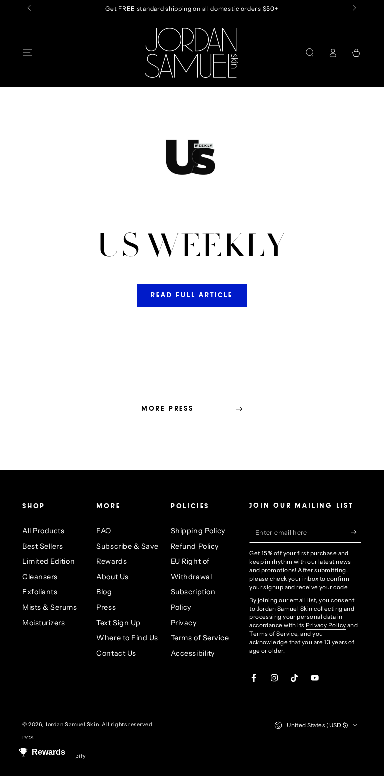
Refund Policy (195, 546)
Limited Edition (48, 561)
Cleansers (40, 577)
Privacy (184, 623)
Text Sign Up (118, 623)
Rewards (111, 561)
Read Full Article (192, 296)
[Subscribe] (356, 532)
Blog (104, 592)
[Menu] (28, 53)
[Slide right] (354, 9)
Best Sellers (42, 546)
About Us (112, 577)
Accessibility (193, 653)
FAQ (104, 531)
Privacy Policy (326, 625)
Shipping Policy (198, 531)
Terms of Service (200, 638)
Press (106, 607)
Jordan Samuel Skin (72, 725)
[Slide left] (30, 9)
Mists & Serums (50, 607)
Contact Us (116, 653)
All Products (43, 531)
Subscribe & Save (127, 546)
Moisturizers (43, 623)
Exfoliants (40, 592)
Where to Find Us (127, 638)
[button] (310, 53)
